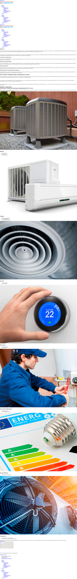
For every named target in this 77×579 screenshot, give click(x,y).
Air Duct (5, 9)
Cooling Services (6, 8)
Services (3, 6)
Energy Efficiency (6, 11)
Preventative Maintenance (7, 20)
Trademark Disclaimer (3, 554)
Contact (3, 13)
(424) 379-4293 (2, 541)
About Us (3, 15)
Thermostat (5, 19)
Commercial (5, 12)
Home (3, 5)
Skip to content (2, 0)
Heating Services (6, 7)
